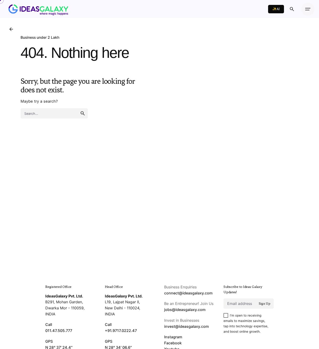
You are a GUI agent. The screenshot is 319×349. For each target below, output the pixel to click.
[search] (83, 113)
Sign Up (264, 304)
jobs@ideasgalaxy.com (185, 309)
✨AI (276, 9)
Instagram (173, 337)
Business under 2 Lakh (40, 37)
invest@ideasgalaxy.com (186, 326)
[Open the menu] (307, 9)
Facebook (173, 343)
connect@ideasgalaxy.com (188, 293)
